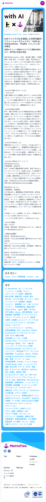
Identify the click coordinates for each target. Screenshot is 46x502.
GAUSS (8, 325)
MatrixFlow (12, 288)
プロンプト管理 (11, 414)
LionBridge (9, 343)
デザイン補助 (10, 411)
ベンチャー (9, 307)
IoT (24, 304)
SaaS (28, 359)
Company (33, 456)
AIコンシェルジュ (25, 403)
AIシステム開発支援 (9, 477)
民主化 (18, 343)
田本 (31, 296)
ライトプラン (10, 351)
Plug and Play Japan (14, 309)
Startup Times (11, 341)
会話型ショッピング (19, 320)
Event (7, 276)
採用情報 (32, 464)
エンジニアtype (31, 361)
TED (24, 343)
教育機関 (16, 385)
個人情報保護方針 (24, 487)
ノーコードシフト (30, 364)
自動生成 (8, 390)
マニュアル (34, 351)
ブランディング (24, 414)
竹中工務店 (9, 312)
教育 (11, 359)
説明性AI (20, 411)
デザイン (8, 317)
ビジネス (35, 304)
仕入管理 (16, 421)
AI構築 (7, 401)
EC (21, 424)
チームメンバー (33, 462)
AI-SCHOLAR (10, 333)
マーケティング (11, 301)
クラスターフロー (25, 387)
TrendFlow (19, 354)
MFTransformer (33, 380)
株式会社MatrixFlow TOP (12, 34)
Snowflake (26, 398)
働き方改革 (9, 296)
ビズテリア (16, 325)
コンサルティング (29, 348)
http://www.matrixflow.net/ (19, 243)
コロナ (36, 312)
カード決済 (28, 424)
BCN (12, 335)
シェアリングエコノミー (14, 328)
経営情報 (16, 314)
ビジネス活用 (18, 299)
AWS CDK (32, 374)
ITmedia (20, 361)
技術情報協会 (20, 307)
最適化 (12, 372)
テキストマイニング (13, 377)
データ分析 (15, 401)
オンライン (28, 299)
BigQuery (35, 398)
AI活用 (25, 296)
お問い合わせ (7, 485)
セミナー (26, 291)
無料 (7, 359)
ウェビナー (9, 304)
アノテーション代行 (29, 385)
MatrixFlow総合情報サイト (19, 485)
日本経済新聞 (10, 361)
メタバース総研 (21, 393)
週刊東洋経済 (27, 312)
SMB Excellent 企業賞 (30, 401)
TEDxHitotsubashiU (13, 348)
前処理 (32, 317)
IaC (26, 374)
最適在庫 (8, 421)
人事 (29, 304)
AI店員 (32, 421)
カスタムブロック (12, 374)
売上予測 (13, 367)
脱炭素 (18, 372)
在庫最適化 (9, 419)
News (25, 34)
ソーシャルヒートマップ (27, 341)
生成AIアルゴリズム (12, 398)
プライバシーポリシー (34, 485)
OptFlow (33, 369)
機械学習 (28, 294)
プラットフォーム (29, 377)
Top (5, 456)
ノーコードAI (27, 288)
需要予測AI (31, 307)
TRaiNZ (35, 354)
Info (37, 276)
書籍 (7, 367)
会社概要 (32, 459)
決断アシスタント (12, 424)
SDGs (36, 299)
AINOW (34, 330)
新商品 (29, 301)
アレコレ (25, 421)
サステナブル (15, 369)
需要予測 (18, 296)
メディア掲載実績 (18, 276)
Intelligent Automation (14, 356)
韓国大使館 (19, 335)
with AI (28, 354)
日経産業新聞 (10, 330)
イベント (18, 359)
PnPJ (19, 330)
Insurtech (26, 330)
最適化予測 (29, 416)
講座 (25, 309)
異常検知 (18, 304)
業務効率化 (19, 382)
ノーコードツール (32, 382)
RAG (26, 411)
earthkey (29, 328)
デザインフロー (11, 406)
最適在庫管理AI (21, 419)
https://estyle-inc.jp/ (17, 260)
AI (6, 288)
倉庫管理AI (9, 382)
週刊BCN (25, 369)
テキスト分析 (10, 380)
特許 (24, 372)
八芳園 (24, 338)
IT (23, 359)
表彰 (33, 367)
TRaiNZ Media (11, 364)
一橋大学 (30, 343)
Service (7, 468)
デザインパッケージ (21, 390)
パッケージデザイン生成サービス (18, 408)
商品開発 (20, 416)
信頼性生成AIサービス (30, 395)
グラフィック (10, 416)
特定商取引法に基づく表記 (11, 487)
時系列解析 (9, 354)
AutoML (8, 299)
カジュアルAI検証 (9, 473)
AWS (22, 374)
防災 (7, 369)
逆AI (6, 372)
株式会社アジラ (23, 351)
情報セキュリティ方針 (36, 487)
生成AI (20, 294)
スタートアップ (11, 294)
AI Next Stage (30, 356)
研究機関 (8, 385)
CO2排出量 (9, 393)
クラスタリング (11, 387)
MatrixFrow (34, 390)
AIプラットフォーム (12, 395)
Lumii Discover (11, 403)
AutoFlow (31, 322)
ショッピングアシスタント (15, 322)
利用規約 (21, 301)
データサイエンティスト (26, 333)
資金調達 (8, 314)
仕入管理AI (32, 419)
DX (20, 288)
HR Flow (32, 309)
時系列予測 (21, 380)
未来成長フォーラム (13, 338)
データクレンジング (21, 317)
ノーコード (9, 291)
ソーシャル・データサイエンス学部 (19, 346)
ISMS (20, 364)
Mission (20, 468)
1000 (7, 335)
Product (30, 276)
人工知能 (18, 291)
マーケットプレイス (29, 314)
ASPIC (28, 367)
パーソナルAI (33, 320)
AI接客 (7, 320)
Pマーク (21, 367)
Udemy (18, 312)
